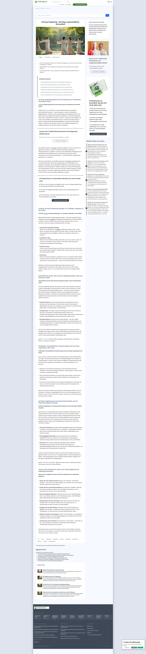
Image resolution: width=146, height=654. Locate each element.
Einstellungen (127, 647)
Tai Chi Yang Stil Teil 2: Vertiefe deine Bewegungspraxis (50, 560)
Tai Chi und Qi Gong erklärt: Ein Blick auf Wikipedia (44, 635)
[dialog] (133, 644)
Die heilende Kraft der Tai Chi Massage (52, 576)
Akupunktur (36, 641)
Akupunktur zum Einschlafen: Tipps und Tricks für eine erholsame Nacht (72, 627)
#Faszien (40, 541)
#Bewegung (68, 539)
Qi (63, 114)
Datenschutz (91, 628)
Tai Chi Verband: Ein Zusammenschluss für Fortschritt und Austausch (53, 553)
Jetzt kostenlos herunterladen (61, 200)
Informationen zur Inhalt (93, 630)
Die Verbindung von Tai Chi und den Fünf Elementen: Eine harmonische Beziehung (45, 632)
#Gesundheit (55, 539)
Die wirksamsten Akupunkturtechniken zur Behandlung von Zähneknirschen (46, 627)
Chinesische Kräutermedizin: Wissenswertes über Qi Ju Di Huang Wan (73, 630)
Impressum (90, 626)
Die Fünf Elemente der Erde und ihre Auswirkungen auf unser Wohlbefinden (73, 633)
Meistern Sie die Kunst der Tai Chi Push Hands (53, 570)
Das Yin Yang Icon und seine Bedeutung (69, 636)
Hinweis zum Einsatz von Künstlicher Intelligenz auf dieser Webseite (51, 545)
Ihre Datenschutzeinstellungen (94, 634)
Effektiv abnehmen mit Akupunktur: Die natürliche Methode (46, 629)
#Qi (38, 539)
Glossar (89, 632)
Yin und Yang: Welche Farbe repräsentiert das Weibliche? (45, 637)
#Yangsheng (48, 539)
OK (140, 647)
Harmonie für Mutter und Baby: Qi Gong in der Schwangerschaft (52, 558)
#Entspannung (75, 539)
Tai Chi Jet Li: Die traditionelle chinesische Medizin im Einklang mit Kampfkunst (56, 555)
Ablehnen (134, 647)
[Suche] (68, 2)
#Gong (42, 539)
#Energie (45, 541)
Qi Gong (40, 104)
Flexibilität (52, 219)
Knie (58, 229)
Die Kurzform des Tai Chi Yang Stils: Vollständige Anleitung (56, 584)
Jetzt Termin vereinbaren (61, 140)
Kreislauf (45, 436)
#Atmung (62, 539)
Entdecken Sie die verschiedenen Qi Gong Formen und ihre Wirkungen (59, 592)
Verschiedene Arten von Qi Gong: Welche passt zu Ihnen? (51, 556)
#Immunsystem (52, 541)
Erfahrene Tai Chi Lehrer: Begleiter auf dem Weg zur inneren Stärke (53, 559)
